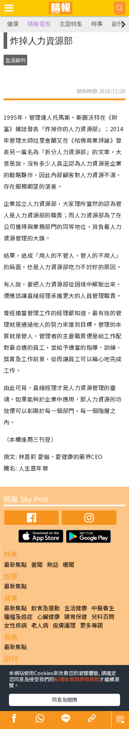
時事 (97, 24)
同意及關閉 (64, 699)
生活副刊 (15, 60)
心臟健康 (48, 616)
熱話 (52, 564)
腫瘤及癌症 (18, 616)
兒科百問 (102, 616)
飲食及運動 (45, 608)
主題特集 (70, 24)
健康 (13, 24)
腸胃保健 (75, 616)
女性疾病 (15, 625)
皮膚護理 (64, 625)
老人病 (39, 625)
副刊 (117, 24)
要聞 (37, 564)
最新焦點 (15, 564)
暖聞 (68, 564)
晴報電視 (39, 24)
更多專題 (91, 625)
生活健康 (75, 608)
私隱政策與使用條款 (76, 679)
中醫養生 (102, 608)
